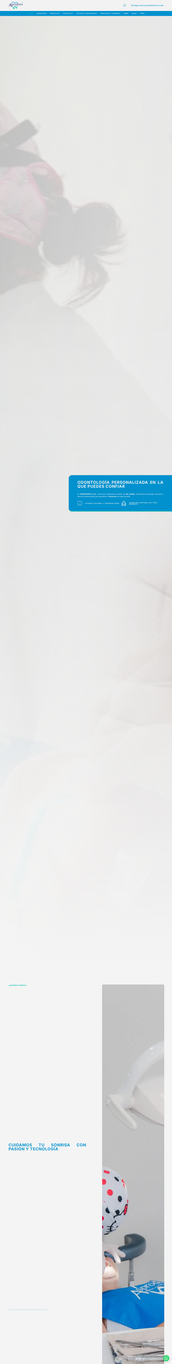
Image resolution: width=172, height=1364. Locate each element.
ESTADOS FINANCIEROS (86, 13)
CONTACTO (68, 13)
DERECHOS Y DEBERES (110, 13)
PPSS (142, 13)
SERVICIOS (54, 13)
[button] (166, 1358)
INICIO (30, 13)
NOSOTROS (41, 13)
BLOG (134, 13)
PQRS (126, 13)
